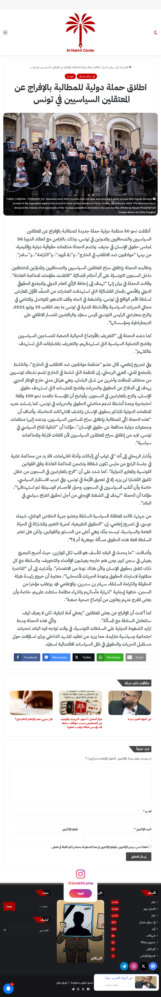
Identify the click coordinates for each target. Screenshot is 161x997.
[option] (80, 931)
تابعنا (81, 893)
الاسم (147, 811)
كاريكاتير (151, 949)
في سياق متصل (110, 67)
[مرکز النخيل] (80, 32)
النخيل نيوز (149, 909)
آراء (153, 929)
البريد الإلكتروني (142, 829)
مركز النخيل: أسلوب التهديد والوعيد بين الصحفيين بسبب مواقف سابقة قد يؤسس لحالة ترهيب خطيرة (81, 723)
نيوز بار (70, 76)
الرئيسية (124, 67)
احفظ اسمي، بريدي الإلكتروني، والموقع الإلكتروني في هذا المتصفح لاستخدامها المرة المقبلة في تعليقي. (99, 847)
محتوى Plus (148, 942)
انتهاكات (150, 935)
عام (153, 902)
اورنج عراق (61, 983)
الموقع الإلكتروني (70, 829)
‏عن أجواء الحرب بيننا (139, 719)
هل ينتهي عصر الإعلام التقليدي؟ (34, 719)
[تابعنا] (80, 876)
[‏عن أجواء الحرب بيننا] (129, 703)
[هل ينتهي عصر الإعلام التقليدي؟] (31, 703)
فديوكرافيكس (147, 956)
